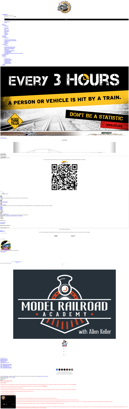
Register (5, 22)
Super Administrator (13, 215)
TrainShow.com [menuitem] (6, 41)
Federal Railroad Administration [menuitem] (9, 50)
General (1, 197)
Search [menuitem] (5, 35)
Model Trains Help (3, 204)
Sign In (67, 19)
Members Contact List (3, 360)
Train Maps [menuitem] (6, 45)
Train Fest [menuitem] (6, 42)
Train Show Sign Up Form (4, 362)
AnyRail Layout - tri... (4, 358)
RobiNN (13, 377)
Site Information (3, 222)
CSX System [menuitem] (6, 49)
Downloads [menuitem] (6, 27)
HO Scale (1, 207)
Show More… (2, 223)
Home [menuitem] (3, 24)
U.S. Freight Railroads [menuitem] (8, 51)
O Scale (1, 208)
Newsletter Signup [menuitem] (5, 54)
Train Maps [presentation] (4, 44)
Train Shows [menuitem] (6, 37)
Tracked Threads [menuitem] (7, 61)
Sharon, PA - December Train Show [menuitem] (10, 39)
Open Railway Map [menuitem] (7, 52)
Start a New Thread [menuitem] (7, 60)
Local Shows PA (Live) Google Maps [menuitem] (10, 40)
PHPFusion (6, 376)
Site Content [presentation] (4, 25)
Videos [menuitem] (5, 32)
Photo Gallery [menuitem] (6, 31)
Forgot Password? (7, 21)
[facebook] (59, 370)
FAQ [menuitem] (5, 29)
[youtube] (67, 370)
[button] (15, 396)
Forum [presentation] (3, 56)
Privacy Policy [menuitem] (6, 28)
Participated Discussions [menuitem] (8, 59)
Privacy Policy (46, 376)
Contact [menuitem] (3, 65)
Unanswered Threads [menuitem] (7, 62)
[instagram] (64, 370)
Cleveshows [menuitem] (6, 43)
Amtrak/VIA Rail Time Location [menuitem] (9, 47)
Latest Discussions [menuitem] (7, 58)
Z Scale (1, 206)
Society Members (20, 215)
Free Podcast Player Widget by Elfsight (9, 407)
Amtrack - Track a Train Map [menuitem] (9, 48)
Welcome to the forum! (4, 201)
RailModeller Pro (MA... (4, 359)
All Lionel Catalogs (3, 138)
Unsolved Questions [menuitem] (7, 63)
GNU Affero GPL (39, 376)
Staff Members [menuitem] (6, 30)
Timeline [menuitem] (3, 64)
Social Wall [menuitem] (6, 33)
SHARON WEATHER (64, 236)
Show (15, 16)
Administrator (8, 215)
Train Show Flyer (3, 361)
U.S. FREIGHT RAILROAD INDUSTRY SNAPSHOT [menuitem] (13, 53)
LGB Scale (1, 209)
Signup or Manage (3, 251)
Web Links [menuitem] (6, 34)
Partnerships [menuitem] (4, 55)
